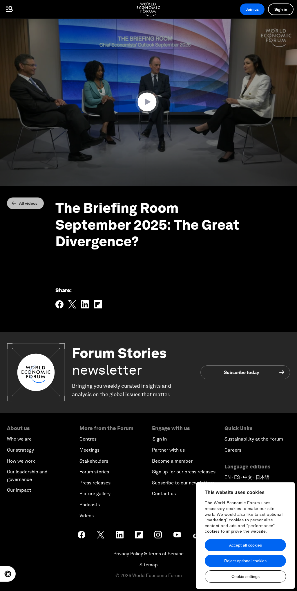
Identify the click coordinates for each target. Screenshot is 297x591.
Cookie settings (245, 576)
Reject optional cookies (245, 560)
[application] (148, 102)
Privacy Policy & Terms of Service (148, 553)
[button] (148, 101)
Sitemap (149, 564)
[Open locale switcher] (7, 573)
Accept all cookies (245, 545)
